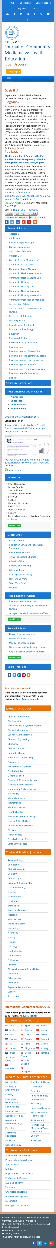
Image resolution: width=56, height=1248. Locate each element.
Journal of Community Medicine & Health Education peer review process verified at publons (27, 462)
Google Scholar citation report (22, 416)
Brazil (12, 1052)
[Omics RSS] (34, 14)
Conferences (42, 2)
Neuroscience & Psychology (22, 816)
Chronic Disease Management (24, 260)
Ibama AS (9, 196)
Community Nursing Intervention (25, 295)
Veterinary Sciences (17, 843)
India (27, 1043)
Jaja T (19, 199)
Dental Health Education (21, 316)
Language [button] (13, 71)
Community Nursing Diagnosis (24, 291)
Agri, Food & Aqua (14, 1164)
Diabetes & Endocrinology (21, 883)
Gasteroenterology (17, 887)
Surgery (12, 991)
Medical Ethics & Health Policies (39, 1114)
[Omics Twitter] (21, 14)
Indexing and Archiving (20, 574)
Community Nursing (19, 282)
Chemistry (13, 744)
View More (13, 525)
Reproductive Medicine (19, 987)
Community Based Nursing (22, 269)
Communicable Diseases (21, 264)
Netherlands (11, 1068)
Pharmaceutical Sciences (20, 825)
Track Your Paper (17, 583)
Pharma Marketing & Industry (19, 1160)
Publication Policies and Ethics (25, 391)
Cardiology (13, 864)
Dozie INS (20, 196)
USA (11, 1025)
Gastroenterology (14, 1115)
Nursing (12, 937)
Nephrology (14, 928)
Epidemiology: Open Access (23, 601)
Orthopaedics (15, 955)
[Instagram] (51, 1243)
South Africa (26, 1054)
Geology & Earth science (17, 1205)
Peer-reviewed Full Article (26, 214)
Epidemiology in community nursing (27, 369)
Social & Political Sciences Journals (26, 651)
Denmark (44, 1039)
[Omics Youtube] (48, 14)
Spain (27, 1025)
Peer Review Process (19, 552)
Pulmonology (14, 978)
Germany (14, 1039)
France (28, 1039)
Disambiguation (17, 320)
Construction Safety (19, 304)
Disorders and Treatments (22, 325)
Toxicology (13, 996)
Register (22, 8)
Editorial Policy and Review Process (22, 1237)
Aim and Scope (16, 540)
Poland (43, 1025)
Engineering (13, 762)
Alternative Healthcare (10, 1134)
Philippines (26, 1071)
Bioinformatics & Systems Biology (25, 725)
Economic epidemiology (21, 329)
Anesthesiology (15, 860)
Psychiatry (13, 973)
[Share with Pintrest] (24, 675)
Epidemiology (16, 347)
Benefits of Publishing (20, 565)
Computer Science (17, 753)
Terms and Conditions (15, 1230)
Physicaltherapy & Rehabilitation (24, 969)
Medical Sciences (16, 807)
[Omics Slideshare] (41, 14)
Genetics (12, 892)
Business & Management (20, 734)
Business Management (16, 1196)
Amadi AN (45, 196)
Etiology (13, 377)
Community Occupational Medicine (26, 299)
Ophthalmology (15, 951)
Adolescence (15, 238)
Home (11, 2)
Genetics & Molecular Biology (22, 780)
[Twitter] (39, 1243)
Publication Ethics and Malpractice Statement (26, 546)
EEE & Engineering (14, 1182)
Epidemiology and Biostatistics (24, 351)
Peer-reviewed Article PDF (17, 217)
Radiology (13, 982)
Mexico (44, 1043)
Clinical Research (16, 869)
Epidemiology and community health (27, 355)
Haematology (14, 896)
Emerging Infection (18, 338)
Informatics (13, 793)
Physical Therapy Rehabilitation (39, 1097)
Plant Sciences (15, 834)
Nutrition (12, 942)
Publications (25, 2)
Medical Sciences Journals (22, 643)
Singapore (29, 1048)
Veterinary (10, 1187)
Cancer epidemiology (19, 247)
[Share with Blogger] (28, 675)
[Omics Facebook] (14, 14)
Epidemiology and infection (22, 364)
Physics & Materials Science (19, 1173)
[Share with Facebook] (9, 675)
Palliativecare (37, 1120)
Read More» (24, 192)
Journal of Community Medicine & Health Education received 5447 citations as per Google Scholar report (25, 428)
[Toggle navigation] (9, 79)
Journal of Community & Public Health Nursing (28, 607)
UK (10, 1043)
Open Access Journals (27, 699)
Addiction (14, 233)
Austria (43, 1030)
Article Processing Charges (22, 557)
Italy (11, 1034)
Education (14, 333)
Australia (13, 1030)
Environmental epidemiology (23, 342)
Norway (44, 1048)
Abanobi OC (33, 196)
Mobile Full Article (37, 217)
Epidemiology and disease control (26, 360)
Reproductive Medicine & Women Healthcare (40, 1128)
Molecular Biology (17, 923)
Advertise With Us (18, 561)
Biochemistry (14, 721)
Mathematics (14, 802)
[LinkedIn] (45, 1243)
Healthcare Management (12, 1100)
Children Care (16, 255)
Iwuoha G (9, 199)
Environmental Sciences (20, 766)
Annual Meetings (28, 1015)
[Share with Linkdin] (19, 675)
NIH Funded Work (18, 579)
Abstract (9, 214)
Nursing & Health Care (19, 821)
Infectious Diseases (17, 910)
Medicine (12, 914)
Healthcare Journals (19, 638)
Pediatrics (13, 964)
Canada (28, 1030)
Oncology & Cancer (40, 1082)
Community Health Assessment (25, 273)
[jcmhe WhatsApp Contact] (28, 19)
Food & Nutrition (16, 771)
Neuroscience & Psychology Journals (27, 647)
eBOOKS (13, 587)
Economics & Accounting (20, 757)
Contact (35, 8)
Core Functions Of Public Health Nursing (25, 310)
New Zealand (25, 1062)
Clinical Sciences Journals (22, 634)
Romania (44, 1052)
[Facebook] (33, 1243)
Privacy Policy (11, 1233)
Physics (12, 830)
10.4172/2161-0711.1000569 (24, 210)
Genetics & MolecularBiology (14, 1122)
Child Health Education (20, 251)
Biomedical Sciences (18, 730)
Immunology (14, 905)
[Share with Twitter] (14, 675)
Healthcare (13, 901)
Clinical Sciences (16, 748)
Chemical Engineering (18, 739)
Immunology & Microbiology (22, 789)
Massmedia (11, 1201)
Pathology (13, 960)
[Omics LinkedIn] (27, 14)
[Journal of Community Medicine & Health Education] (12, 32)
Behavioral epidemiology (21, 242)
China (27, 1034)
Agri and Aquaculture (18, 716)
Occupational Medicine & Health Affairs (28, 613)
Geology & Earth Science (20, 784)
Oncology (12, 946)
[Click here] (7, 14)
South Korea (10, 1059)
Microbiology (14, 919)
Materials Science (16, 798)
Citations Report (17, 570)
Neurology (13, 932)
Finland (43, 1034)
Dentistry (12, 873)
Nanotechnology (16, 812)
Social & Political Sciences (20, 839)
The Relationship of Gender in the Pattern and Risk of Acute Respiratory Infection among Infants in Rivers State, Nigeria (26, 159)
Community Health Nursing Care (25, 277)
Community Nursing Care (21, 286)
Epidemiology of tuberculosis (23, 373)
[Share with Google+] (24, 222)
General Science (16, 775)
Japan (12, 1048)
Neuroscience (12, 1106)
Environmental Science (16, 1178)
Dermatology (14, 878)
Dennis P (30, 199)
